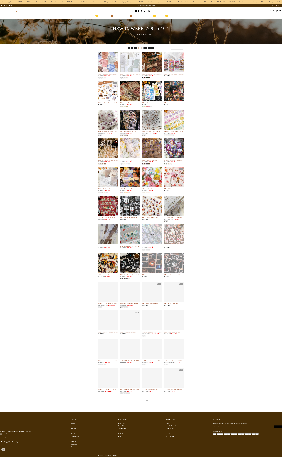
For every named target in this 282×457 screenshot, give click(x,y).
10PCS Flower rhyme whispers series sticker (130, 188)
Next (146, 400)
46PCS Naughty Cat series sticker (150, 217)
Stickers (73, 423)
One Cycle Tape (75, 436)
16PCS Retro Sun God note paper (106, 274)
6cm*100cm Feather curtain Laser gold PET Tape (175, 389)
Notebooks (73, 441)
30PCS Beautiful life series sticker (128, 332)
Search (167, 423)
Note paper (73, 428)
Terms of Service (122, 431)
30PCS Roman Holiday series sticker (128, 217)
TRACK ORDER (189, 17)
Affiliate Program (170, 428)
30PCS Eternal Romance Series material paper (131, 274)
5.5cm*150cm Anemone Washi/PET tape (107, 131)
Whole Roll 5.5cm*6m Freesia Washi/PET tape (153, 332)
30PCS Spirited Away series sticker (172, 102)
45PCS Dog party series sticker (171, 303)
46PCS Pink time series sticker (171, 188)
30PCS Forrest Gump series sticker (150, 303)
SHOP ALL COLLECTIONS (106, 17)
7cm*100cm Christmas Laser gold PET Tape (108, 217)
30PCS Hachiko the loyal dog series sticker (108, 332)
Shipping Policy (122, 428)
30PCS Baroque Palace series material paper (130, 102)
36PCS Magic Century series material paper (152, 74)
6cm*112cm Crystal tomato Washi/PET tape (152, 360)
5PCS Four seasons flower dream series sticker (175, 160)
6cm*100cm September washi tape (150, 389)
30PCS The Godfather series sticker (172, 274)
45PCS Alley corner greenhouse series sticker (174, 74)
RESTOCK (135, 17)
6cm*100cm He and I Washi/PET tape (173, 217)
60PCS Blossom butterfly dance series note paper (131, 160)
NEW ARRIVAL (93, 17)
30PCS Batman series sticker (148, 274)
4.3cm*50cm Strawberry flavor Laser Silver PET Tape (132, 246)
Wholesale (168, 431)
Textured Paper (74, 431)
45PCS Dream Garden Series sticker (172, 246)
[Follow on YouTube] (9, 5)
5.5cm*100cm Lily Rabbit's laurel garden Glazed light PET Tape (135, 360)
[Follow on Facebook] (1, 5)
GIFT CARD (172, 17)
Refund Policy (121, 425)
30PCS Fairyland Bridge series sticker (151, 246)
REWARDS (179, 17)
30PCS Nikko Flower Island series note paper (108, 188)
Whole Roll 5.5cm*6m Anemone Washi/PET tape (109, 303)
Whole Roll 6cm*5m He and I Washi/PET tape (175, 360)
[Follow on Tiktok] (11, 5)
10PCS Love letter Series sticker (149, 188)
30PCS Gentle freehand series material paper (108, 74)
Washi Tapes (74, 433)
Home (132, 35)
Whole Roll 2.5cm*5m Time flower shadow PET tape (110, 389)
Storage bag (74, 444)
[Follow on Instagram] (4, 5)
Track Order (168, 433)
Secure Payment (170, 436)
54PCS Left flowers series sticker (150, 160)
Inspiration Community (171, 425)
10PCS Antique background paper (172, 332)
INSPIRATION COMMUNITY (148, 17)
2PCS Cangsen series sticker (148, 102)
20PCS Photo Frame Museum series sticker (108, 160)
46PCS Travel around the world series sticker (108, 102)
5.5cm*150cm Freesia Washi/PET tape (151, 131)
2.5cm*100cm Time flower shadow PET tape (108, 246)
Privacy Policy (121, 423)
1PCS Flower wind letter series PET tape (173, 131)
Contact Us (121, 433)
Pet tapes (73, 439)
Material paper (74, 425)
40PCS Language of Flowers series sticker (108, 360)
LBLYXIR (114, 455)
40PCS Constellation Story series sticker (129, 389)
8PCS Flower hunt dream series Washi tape (130, 303)
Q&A (119, 436)
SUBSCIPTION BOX (162, 17)
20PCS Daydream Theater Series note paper (130, 74)
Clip (72, 446)
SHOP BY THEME (118, 17)
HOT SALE (128, 17)
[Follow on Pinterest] (6, 5)
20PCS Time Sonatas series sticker (128, 131)
